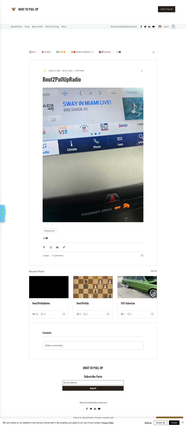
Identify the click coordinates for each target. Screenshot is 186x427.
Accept (174, 422)
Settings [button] (148, 422)
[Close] (182, 422)
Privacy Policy (108, 422)
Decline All (160, 422)
